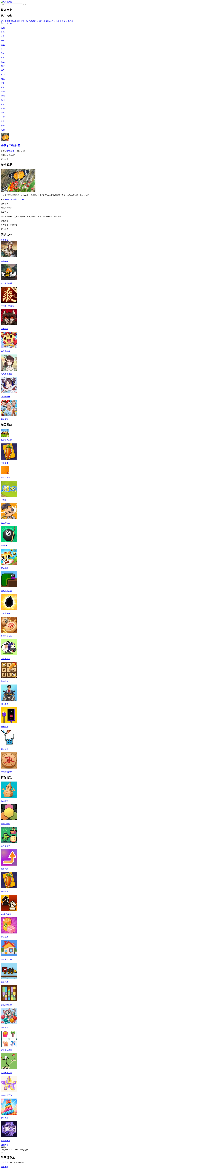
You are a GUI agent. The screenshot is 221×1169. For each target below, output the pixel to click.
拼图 (7, 199)
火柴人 (64, 21)
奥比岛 (14, 21)
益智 (10, 199)
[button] (4, 1167)
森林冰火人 (50, 21)
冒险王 (3, 21)
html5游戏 (20, 199)
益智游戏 (10, 151)
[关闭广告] (2, 1152)
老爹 (9, 21)
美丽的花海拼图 (10, 145)
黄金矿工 (20, 21)
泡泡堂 (70, 21)
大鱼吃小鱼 (41, 21)
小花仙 (58, 21)
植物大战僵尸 (30, 21)
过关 (14, 199)
